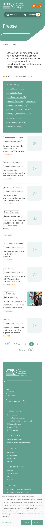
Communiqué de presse (16, 122)
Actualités (10, 452)
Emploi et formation (15, 101)
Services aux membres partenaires (19, 443)
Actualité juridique (15, 93)
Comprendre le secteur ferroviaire (19, 489)
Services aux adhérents (15, 440)
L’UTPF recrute (12, 430)
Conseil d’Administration (16, 418)
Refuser (26, 523)
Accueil (5, 45)
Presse (9, 461)
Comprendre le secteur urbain (17, 492)
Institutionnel (24, 109)
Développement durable (17, 97)
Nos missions (12, 415)
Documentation (12, 455)
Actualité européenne (16, 89)
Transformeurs (12, 474)
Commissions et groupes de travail (19, 421)
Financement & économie (17, 105)
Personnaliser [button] (6, 523)
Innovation (12, 109)
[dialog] (22, 510)
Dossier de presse (14, 126)
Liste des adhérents (14, 424)
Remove (10, 480)
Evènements (11, 458)
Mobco (9, 477)
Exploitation (30, 101)
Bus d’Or (10, 471)
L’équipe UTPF (12, 427)
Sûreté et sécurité (23, 113)
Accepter (37, 523)
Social (10, 113)
